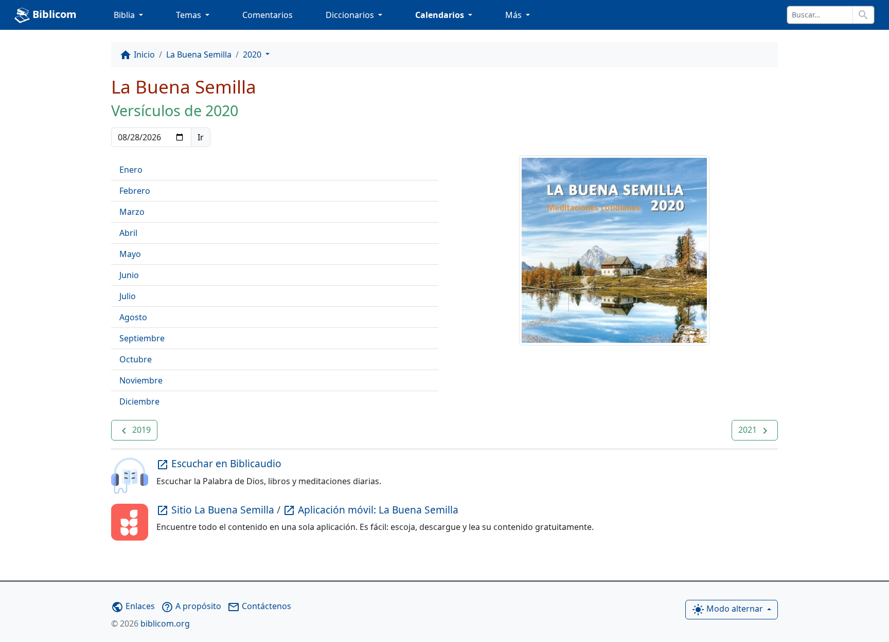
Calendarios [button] (440, 15)
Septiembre (142, 338)
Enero (131, 169)
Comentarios (267, 15)
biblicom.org (150, 623)
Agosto (133, 317)
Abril (128, 233)
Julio (127, 296)
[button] (134, 430)
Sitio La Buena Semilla (216, 510)
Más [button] (514, 15)
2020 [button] (253, 54)
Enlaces (133, 606)
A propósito (191, 606)
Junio (129, 275)
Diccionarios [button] (351, 15)
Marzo (132, 211)
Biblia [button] (125, 15)
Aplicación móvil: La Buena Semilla (370, 510)
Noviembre (141, 380)
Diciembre (139, 401)
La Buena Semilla (199, 54)
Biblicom (53, 14)
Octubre (135, 359)
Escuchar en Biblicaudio (218, 463)
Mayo (130, 254)
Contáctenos (259, 606)
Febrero (134, 190)
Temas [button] (189, 15)
